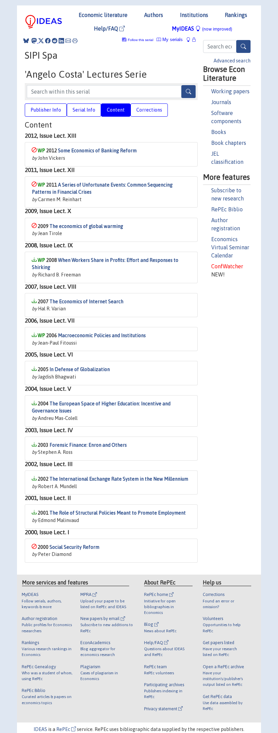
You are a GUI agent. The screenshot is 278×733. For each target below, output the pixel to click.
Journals (221, 102)
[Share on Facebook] (48, 41)
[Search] (243, 46)
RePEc (63, 729)
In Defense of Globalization (79, 369)
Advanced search (232, 60)
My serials (172, 39)
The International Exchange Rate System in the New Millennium (118, 479)
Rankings (236, 15)
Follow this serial (140, 40)
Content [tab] (116, 110)
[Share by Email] (68, 41)
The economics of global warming (86, 226)
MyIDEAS (202, 28)
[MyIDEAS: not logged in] (190, 39)
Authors (153, 15)
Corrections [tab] (149, 110)
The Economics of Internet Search (86, 301)
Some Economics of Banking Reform (97, 150)
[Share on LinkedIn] (61, 41)
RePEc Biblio (227, 209)
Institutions (194, 15)
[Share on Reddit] (54, 41)
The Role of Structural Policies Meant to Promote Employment (117, 513)
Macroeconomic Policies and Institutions (102, 335)
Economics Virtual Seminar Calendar (230, 247)
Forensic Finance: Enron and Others (88, 445)
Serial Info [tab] (84, 110)
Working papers (230, 91)
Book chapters (228, 143)
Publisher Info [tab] (46, 110)
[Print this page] (75, 41)
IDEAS (40, 729)
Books (218, 132)
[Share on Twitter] (41, 41)
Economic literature (103, 15)
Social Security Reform (74, 547)
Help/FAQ (106, 28)
